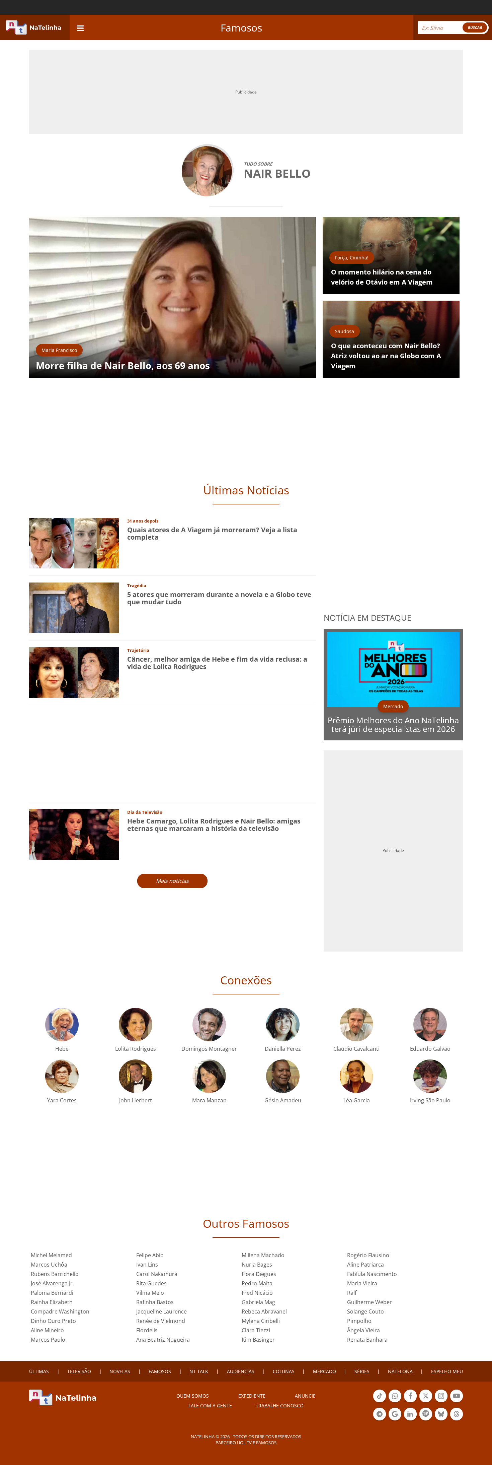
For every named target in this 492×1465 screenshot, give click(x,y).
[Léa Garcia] (356, 1075)
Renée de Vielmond (160, 1321)
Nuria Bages (257, 1264)
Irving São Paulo (430, 1100)
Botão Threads (456, 1419)
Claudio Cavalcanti (356, 1048)
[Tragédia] (74, 607)
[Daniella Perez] (283, 1024)
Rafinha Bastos (155, 1302)
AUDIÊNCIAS (240, 1371)
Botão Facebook (410, 1401)
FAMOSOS (160, 1371)
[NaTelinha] (33, 27)
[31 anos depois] (74, 543)
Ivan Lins (147, 1264)
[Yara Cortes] (62, 1075)
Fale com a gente (210, 1405)
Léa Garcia (356, 1100)
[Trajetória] (74, 672)
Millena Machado (263, 1255)
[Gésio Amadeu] (283, 1075)
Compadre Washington (60, 1311)
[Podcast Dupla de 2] (425, 1414)
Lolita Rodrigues (135, 1048)
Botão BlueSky (441, 1419)
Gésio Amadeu (282, 1100)
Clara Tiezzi (256, 1330)
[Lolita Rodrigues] (135, 1024)
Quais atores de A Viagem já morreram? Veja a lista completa (212, 533)
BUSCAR (475, 27)
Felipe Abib (150, 1255)
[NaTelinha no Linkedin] (410, 1414)
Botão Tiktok (379, 1401)
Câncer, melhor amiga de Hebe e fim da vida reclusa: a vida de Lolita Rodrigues (217, 663)
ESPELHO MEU (447, 1371)
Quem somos (192, 1396)
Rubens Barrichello (55, 1274)
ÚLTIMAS (39, 1371)
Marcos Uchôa (49, 1264)
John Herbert (135, 1100)
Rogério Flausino (368, 1255)
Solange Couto (365, 1311)
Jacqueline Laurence (161, 1311)
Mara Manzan (209, 1100)
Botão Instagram (441, 1401)
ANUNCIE (305, 1396)
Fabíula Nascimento (372, 1274)
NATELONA (400, 1371)
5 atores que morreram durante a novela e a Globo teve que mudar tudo (219, 598)
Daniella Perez (283, 1048)
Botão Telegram (379, 1419)
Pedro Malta (257, 1283)
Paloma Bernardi (52, 1292)
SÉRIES (362, 1371)
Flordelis (147, 1330)
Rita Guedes (151, 1283)
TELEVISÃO (79, 1371)
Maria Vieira (362, 1283)
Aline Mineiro (47, 1330)
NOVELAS (119, 1371)
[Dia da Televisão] (74, 834)
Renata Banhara (367, 1339)
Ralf (351, 1292)
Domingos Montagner (209, 1048)
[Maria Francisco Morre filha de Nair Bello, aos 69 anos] (172, 297)
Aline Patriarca (365, 1264)
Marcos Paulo (48, 1339)
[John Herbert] (135, 1075)
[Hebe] (62, 1024)
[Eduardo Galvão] (430, 1024)
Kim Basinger (258, 1339)
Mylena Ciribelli (261, 1321)
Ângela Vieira (363, 1330)
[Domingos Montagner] (209, 1024)
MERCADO (324, 1371)
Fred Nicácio (257, 1292)
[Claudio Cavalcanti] (356, 1024)
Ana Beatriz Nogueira (163, 1339)
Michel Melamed (51, 1255)
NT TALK (198, 1371)
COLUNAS (284, 1371)
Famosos (241, 28)
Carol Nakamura (156, 1274)
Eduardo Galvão (430, 1048)
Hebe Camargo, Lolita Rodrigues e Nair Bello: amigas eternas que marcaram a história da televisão (214, 824)
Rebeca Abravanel (264, 1311)
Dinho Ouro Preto (53, 1321)
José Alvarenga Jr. (52, 1283)
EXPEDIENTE (251, 1396)
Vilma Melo (150, 1292)
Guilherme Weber (369, 1302)
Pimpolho (359, 1321)
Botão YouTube (456, 1401)
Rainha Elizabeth (52, 1302)
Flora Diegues (259, 1274)
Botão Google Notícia (395, 1419)
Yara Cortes (62, 1100)
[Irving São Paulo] (430, 1075)
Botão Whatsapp (395, 1401)
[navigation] (80, 27)
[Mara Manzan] (209, 1075)
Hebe (62, 1048)
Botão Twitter (425, 1401)
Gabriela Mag (258, 1302)
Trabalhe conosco (280, 1405)
